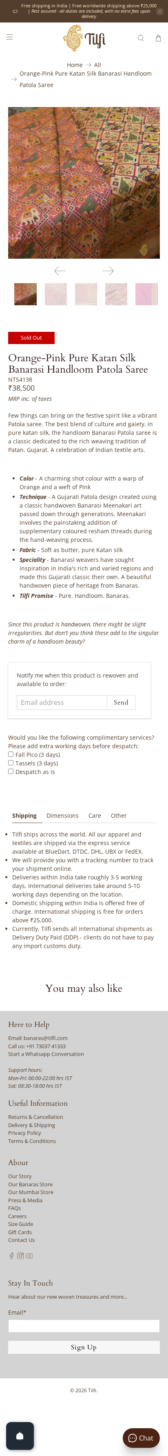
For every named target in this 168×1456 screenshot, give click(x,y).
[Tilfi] (84, 38)
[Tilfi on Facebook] (11, 1257)
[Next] (108, 271)
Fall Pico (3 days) (37, 754)
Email (17, 1312)
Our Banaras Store (30, 1184)
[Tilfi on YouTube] (29, 1257)
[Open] (20, 1436)
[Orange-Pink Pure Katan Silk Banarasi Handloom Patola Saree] (83, 183)
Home (75, 65)
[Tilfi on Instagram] (20, 1257)
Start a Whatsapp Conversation (46, 1054)
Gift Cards (20, 1232)
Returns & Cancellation (35, 1117)
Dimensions (62, 815)
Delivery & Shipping (31, 1125)
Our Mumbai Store (30, 1192)
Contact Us (21, 1240)
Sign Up (84, 1347)
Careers (17, 1216)
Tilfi (92, 1390)
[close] (160, 11)
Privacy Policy (24, 1132)
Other (119, 815)
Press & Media (25, 1200)
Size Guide (20, 1224)
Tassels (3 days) (36, 763)
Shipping (24, 815)
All (97, 65)
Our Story (20, 1176)
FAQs (14, 1208)
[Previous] (60, 271)
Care (94, 815)
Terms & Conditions (32, 1141)
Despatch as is (35, 772)
